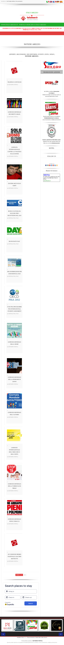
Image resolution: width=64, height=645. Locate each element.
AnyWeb (19, 637)
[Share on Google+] (49, 165)
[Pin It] (53, 165)
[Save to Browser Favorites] (57, 165)
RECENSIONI (21, 54)
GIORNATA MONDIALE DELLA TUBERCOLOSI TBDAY (14, 486)
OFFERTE (12, 54)
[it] (48, 1)
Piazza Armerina (31, 637)
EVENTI (41, 54)
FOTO (47, 54)
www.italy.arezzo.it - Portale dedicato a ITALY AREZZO (23, 25)
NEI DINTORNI (32, 54)
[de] (58, 1)
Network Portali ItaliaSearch (14, 1)
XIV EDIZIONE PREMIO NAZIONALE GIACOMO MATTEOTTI (14, 556)
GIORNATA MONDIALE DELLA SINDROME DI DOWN (14, 379)
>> (25, 575)
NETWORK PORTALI (37, 640)
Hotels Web (38, 637)
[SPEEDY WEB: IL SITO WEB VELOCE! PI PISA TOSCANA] (56, 625)
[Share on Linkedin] (51, 165)
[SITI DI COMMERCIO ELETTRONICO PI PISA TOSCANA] (32, 625)
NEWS (52, 54)
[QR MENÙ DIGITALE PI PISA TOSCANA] (7, 625)
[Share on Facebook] (46, 165)
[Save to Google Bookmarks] (47, 165)
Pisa (23, 637)
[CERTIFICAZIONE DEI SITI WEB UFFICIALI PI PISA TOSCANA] (44, 625)
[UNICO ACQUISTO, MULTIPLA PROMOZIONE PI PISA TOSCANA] (19, 625)
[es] (61, 1)
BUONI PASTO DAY (14, 241)
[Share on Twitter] (55, 165)
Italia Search (44, 637)
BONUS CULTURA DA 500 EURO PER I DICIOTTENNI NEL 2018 (14, 213)
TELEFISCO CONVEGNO (14, 82)
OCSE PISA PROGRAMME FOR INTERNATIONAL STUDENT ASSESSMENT (14, 309)
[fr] (54, 1)
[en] (51, 1)
